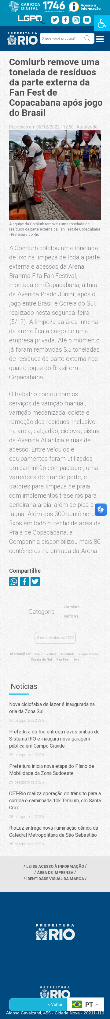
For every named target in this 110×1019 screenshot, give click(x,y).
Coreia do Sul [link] (41, 660)
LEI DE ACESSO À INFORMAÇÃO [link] (55, 866)
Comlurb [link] (71, 607)
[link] (102, 23)
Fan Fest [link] (63, 660)
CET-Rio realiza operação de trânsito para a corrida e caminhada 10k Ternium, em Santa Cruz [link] (55, 801)
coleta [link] (52, 654)
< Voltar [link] (55, 1004)
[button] (87, 38)
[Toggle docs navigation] (99, 39)
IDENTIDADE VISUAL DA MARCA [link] (55, 878)
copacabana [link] (88, 654)
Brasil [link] (38, 654)
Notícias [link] (71, 616)
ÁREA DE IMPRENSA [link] (55, 872)
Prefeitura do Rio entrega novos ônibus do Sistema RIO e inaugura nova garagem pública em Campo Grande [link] (54, 739)
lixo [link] (76, 660)
